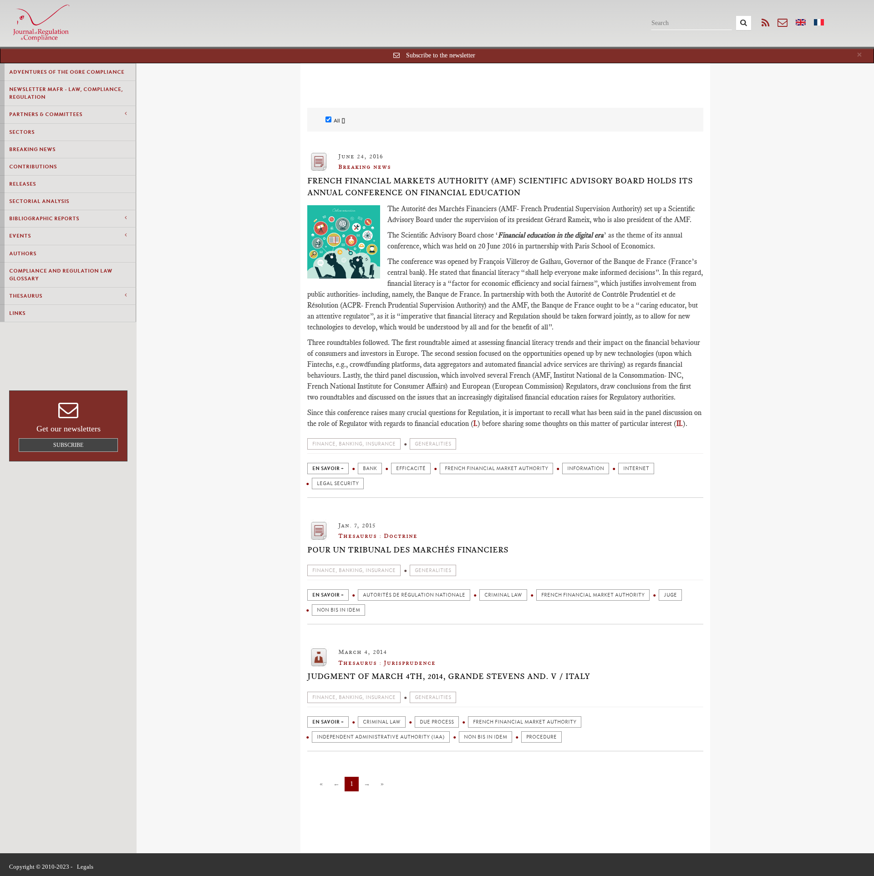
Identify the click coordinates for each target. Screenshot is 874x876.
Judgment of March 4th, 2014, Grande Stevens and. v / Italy (448, 676)
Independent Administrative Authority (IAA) (381, 737)
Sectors (22, 132)
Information (585, 468)
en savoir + (328, 468)
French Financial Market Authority (496, 468)
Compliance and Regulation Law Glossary (60, 275)
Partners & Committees (45, 114)
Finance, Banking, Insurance (354, 444)
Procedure (541, 737)
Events (20, 236)
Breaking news (32, 149)
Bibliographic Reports (44, 218)
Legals (85, 866)
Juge (670, 595)
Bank (370, 468)
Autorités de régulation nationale (414, 595)
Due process (437, 722)
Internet (636, 468)
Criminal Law (503, 595)
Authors (22, 253)
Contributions (33, 166)
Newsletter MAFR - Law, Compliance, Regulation (66, 93)
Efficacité (411, 468)
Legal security (338, 483)
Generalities (433, 444)
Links (17, 313)
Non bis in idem (338, 610)
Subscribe (68, 445)
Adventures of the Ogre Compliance (66, 72)
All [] (339, 120)
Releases (22, 184)
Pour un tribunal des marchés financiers (407, 549)
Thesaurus (25, 296)
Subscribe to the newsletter (440, 55)
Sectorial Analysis (39, 201)
